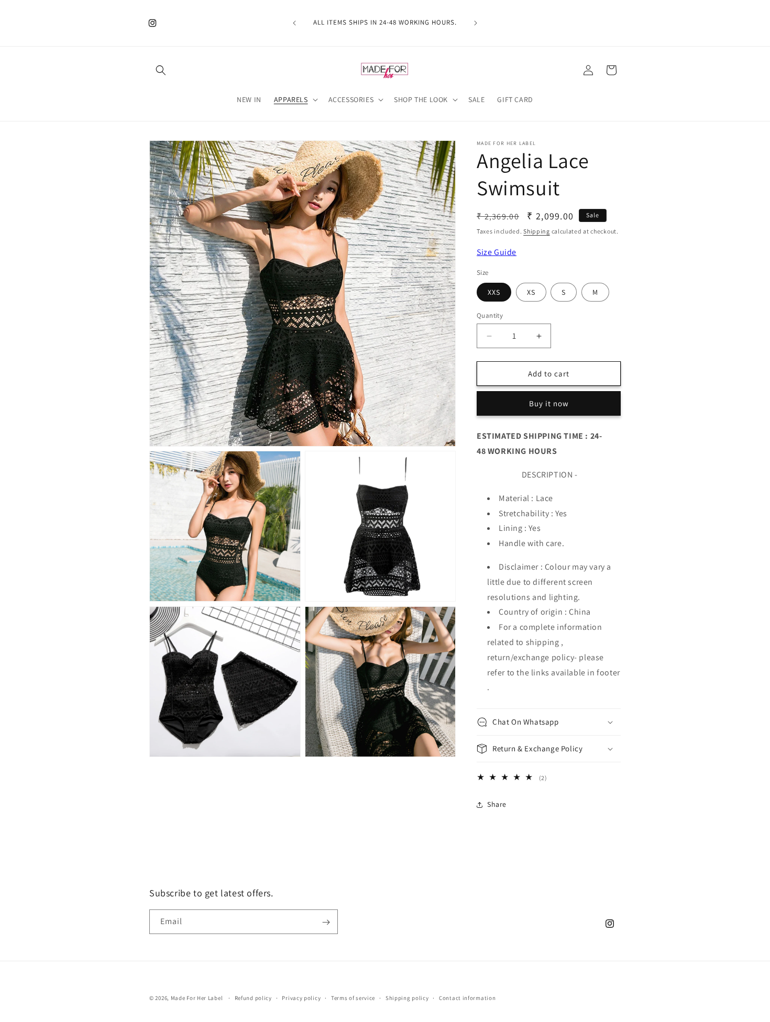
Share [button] (497, 804)
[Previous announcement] (294, 23)
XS (531, 292)
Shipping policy (407, 997)
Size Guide (496, 252)
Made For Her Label (197, 998)
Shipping (536, 231)
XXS (494, 292)
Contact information (467, 997)
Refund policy (253, 997)
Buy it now (549, 403)
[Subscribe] (325, 922)
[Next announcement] (475, 23)
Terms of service (353, 997)
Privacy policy (301, 997)
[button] (160, 70)
